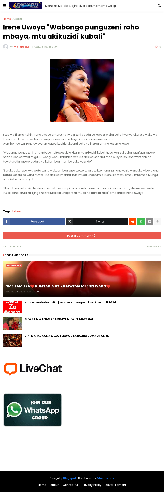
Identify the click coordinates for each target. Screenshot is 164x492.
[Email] (149, 221)
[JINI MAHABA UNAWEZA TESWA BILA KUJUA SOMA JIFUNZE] (12, 340)
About (54, 485)
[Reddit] (132, 221)
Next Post (153, 246)
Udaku (17, 19)
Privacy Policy (92, 485)
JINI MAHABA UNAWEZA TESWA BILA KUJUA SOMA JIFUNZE (67, 336)
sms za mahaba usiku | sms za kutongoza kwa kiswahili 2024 (70, 302)
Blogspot (69, 478)
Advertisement (115, 485)
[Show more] (157, 221)
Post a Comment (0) (82, 236)
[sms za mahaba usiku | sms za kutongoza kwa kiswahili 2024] (12, 307)
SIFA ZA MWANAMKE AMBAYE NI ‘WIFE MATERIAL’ (59, 319)
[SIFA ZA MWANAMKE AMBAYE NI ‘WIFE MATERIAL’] (12, 323)
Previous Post (13, 246)
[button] (4, 6)
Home (7, 19)
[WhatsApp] (141, 221)
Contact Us (71, 485)
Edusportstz (105, 478)
